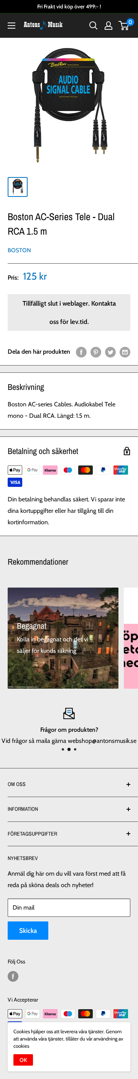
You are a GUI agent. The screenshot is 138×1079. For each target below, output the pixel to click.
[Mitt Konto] (108, 25)
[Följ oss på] (13, 976)
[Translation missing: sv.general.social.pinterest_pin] (95, 352)
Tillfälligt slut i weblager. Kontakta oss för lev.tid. (69, 312)
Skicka (28, 930)
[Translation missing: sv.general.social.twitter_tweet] (110, 352)
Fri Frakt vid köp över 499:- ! (69, 6)
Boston (19, 250)
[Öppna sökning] (93, 25)
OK (23, 1059)
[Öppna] (11, 26)
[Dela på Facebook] (81, 352)
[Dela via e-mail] (125, 352)
